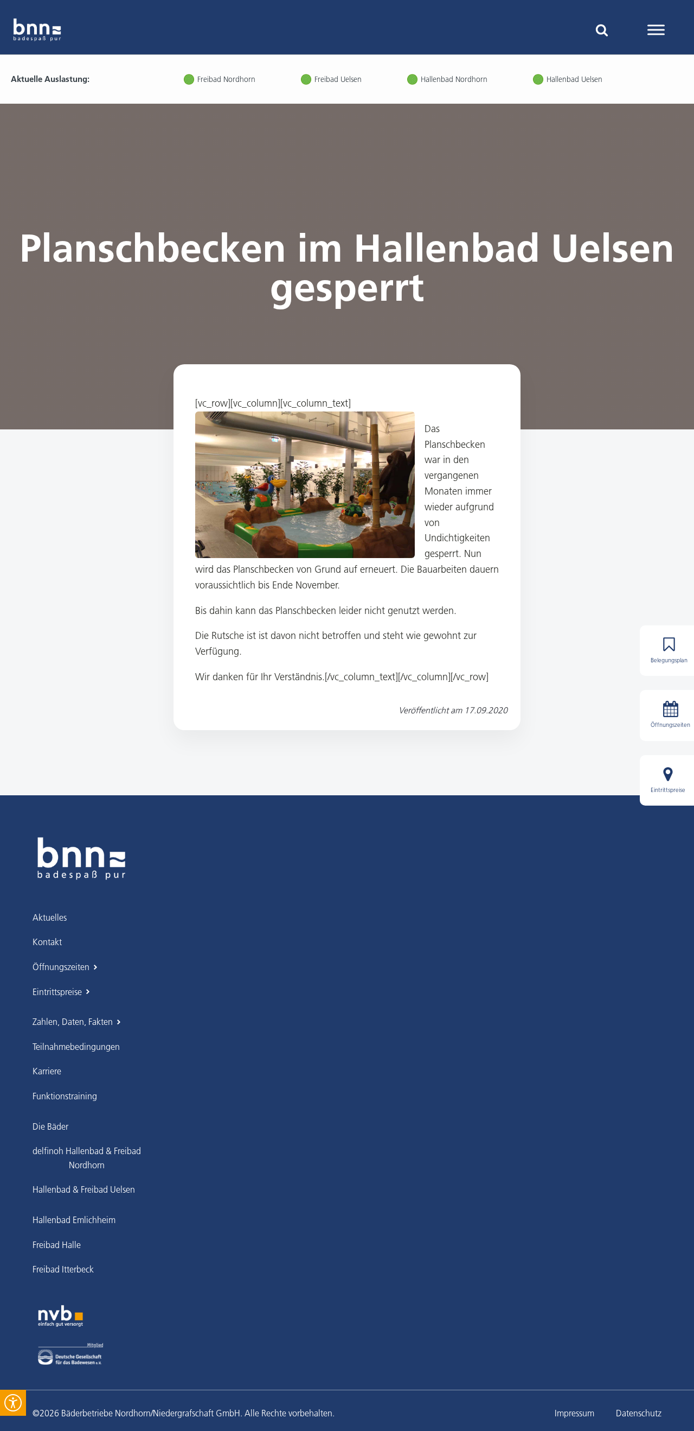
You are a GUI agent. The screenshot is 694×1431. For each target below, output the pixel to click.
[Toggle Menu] (656, 29)
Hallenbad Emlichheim (74, 1219)
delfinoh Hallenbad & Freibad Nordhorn (87, 1157)
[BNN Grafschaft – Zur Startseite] (81, 858)
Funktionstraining (65, 1096)
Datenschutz (638, 1413)
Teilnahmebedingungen (76, 1046)
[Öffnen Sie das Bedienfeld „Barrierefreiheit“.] (13, 1403)
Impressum (574, 1413)
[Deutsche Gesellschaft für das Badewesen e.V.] (70, 1354)
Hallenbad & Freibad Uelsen (84, 1189)
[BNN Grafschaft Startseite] (37, 29)
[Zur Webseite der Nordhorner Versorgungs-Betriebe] (60, 1316)
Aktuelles (50, 917)
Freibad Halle (57, 1244)
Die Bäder (50, 1126)
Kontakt (47, 941)
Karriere (47, 1071)
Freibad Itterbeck (63, 1269)
